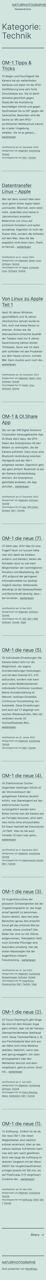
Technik (5, 154)
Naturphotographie (29, 5)
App (24, 507)
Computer (34, 267)
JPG (24, 618)
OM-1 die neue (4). (22, 775)
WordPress (31, 1269)
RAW (35, 618)
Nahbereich (14, 1096)
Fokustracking (8, 984)
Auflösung (27, 1199)
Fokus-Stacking (29, 1092)
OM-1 (24, 157)
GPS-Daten (32, 507)
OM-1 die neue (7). (22, 538)
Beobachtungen (9, 977)
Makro (5, 1096)
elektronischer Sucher (32, 860)
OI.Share (6, 510)
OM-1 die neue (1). (22, 1123)
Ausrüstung (34, 150)
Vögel (23, 622)
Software (6, 264)
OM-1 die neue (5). (22, 650)
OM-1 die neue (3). (22, 891)
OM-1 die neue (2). (22, 1012)
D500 (35, 1199)
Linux (38, 260)
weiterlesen (9, 136)
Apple (32, 260)
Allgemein (23, 150)
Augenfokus (28, 980)
